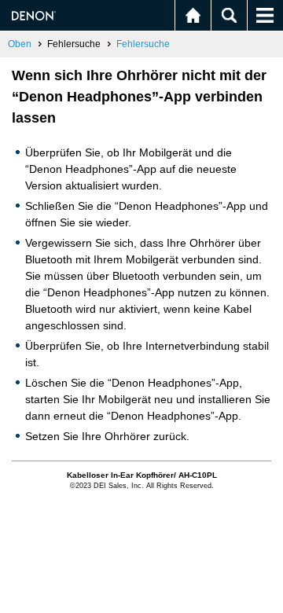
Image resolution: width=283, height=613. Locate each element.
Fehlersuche (143, 44)
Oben (19, 44)
